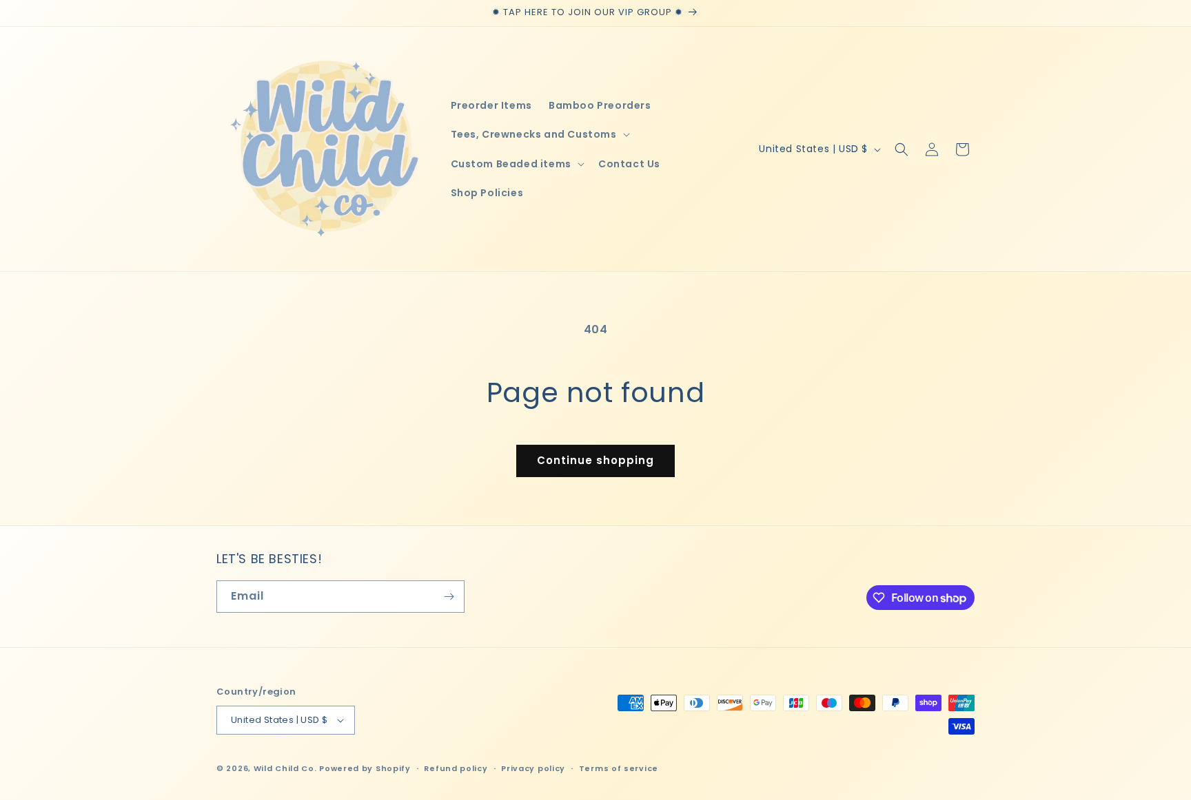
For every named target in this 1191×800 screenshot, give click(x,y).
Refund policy (455, 768)
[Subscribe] (449, 596)
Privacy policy (533, 768)
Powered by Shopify (365, 768)
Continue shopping (595, 460)
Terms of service (618, 768)
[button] (538, 134)
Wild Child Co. (285, 768)
